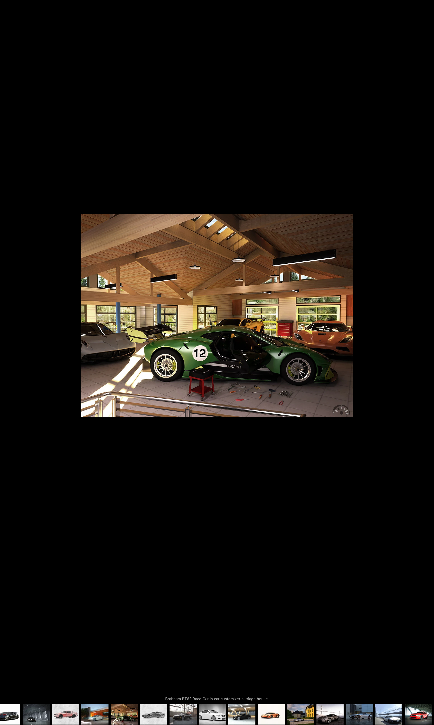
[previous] (8, 355)
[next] (426, 355)
